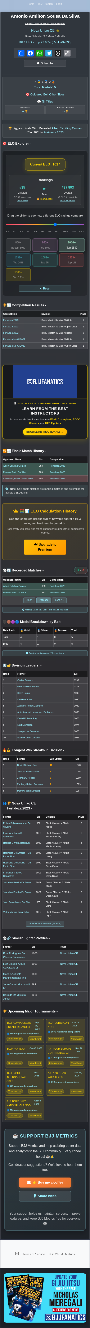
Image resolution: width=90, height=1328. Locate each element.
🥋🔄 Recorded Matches (23, 570)
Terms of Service (34, 1254)
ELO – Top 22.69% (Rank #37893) (45, 42)
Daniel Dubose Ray (27, 718)
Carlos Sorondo (25, 680)
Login (59, 4)
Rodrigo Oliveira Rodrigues (17, 843)
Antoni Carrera (67, 200)
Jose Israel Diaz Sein (28, 771)
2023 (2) (44, 600)
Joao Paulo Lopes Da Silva (16, 902)
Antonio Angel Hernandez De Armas (35, 712)
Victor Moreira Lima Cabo (16, 912)
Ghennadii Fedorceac (28, 686)
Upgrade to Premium (47, 547)
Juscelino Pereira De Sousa (17, 882)
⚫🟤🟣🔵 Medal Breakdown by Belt (32, 622)
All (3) (29, 600)
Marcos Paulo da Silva (14, 592)
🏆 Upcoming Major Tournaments (30, 1011)
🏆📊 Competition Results (24, 305)
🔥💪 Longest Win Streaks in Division (33, 750)
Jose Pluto (22, 200)
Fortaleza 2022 (10, 333)
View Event (35, 1039)
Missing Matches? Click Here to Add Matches (46, 610)
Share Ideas (47, 1196)
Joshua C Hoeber (26, 778)
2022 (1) (59, 600)
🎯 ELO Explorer (17, 143)
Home (30, 4)
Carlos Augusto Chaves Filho (18, 478)
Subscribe (47, 63)
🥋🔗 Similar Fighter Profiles (26, 938)
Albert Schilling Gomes (14, 466)
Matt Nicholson (24, 725)
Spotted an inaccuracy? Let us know (46, 653)
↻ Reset (45, 288)
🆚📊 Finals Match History (24, 451)
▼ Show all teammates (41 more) (45, 923)
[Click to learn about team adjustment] (57, 31)
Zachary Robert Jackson (30, 705)
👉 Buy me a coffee (48, 1182)
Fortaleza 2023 (10, 320)
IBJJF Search (45, 4)
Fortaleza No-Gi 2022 (14, 339)
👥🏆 (19, 806)
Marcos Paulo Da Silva (14, 472)
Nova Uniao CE (43, 30)
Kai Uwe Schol (24, 699)
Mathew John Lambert (28, 737)
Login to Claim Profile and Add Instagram (45, 23)
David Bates (23, 693)
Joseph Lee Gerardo (28, 731)
